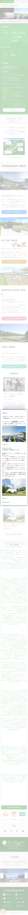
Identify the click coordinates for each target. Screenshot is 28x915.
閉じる (26, 411)
